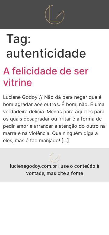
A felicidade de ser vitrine (45, 76)
